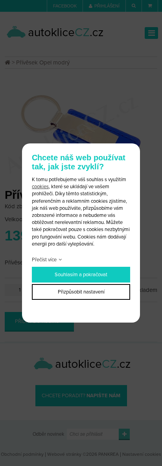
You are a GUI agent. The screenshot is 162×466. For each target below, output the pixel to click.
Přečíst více (44, 260)
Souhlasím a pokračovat (81, 275)
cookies (40, 186)
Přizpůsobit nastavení (81, 292)
